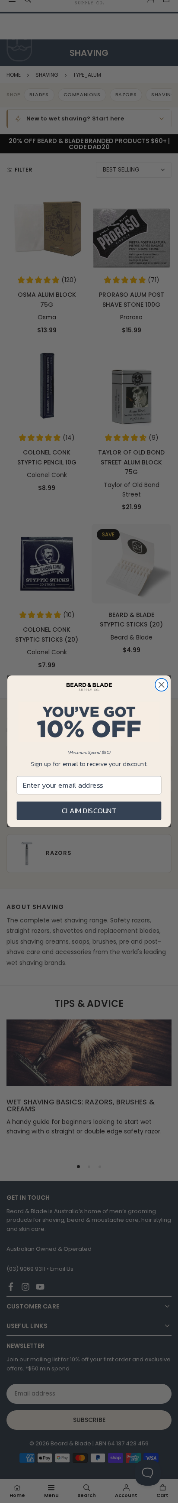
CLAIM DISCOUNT (89, 810)
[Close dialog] (161, 684)
